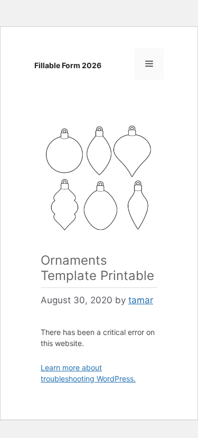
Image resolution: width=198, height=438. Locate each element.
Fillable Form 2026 (67, 65)
